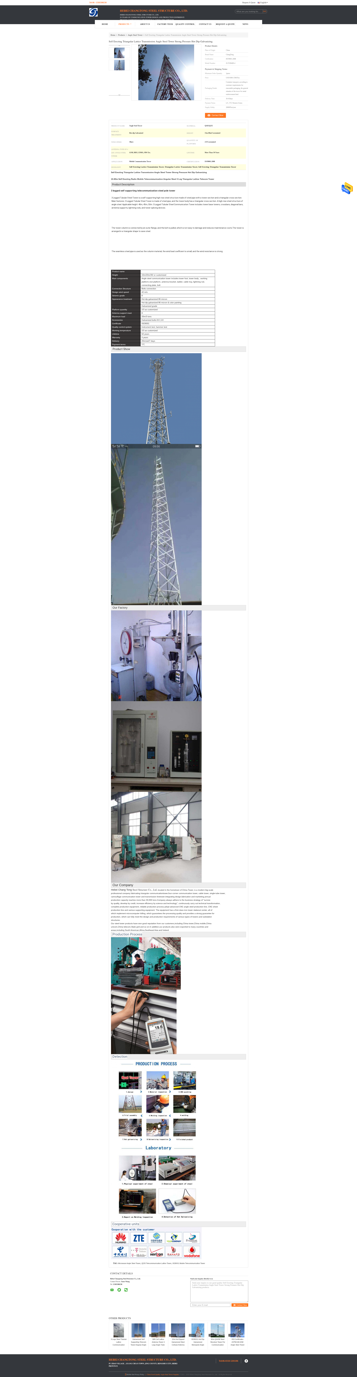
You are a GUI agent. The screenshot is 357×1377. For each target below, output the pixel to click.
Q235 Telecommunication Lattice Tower (156, 1263)
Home (105, 24)
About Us (145, 24)
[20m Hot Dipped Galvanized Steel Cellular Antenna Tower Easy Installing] (178, 1330)
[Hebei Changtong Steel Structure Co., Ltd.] (104, 12)
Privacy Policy (139, 1374)
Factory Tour (165, 24)
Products (124, 24)
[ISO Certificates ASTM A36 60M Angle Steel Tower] (237, 1330)
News (245, 24)
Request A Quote (248, 3)
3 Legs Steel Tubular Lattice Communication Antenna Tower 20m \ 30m (119, 1344)
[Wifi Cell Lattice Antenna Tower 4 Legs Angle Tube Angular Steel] (158, 1330)
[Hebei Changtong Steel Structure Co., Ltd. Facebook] (246, 1360)
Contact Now (217, 115)
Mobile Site (130, 1374)
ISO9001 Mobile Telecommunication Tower (189, 1263)
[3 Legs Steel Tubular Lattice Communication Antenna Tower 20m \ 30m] (118, 1330)
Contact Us (205, 24)
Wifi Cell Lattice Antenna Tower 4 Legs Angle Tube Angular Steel (158, 1343)
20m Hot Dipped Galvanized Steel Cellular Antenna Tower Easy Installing (178, 1343)
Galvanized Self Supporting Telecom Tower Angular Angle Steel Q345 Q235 (138, 1343)
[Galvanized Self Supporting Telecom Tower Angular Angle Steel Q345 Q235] (138, 1330)
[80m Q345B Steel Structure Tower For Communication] (217, 1330)
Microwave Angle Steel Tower (129, 1263)
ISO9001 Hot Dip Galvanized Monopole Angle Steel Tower (197, 1343)
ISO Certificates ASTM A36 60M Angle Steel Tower (237, 1342)
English (263, 3)
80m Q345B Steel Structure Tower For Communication (217, 1342)
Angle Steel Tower (135, 35)
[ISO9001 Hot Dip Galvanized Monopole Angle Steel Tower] (198, 1330)
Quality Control (185, 24)
